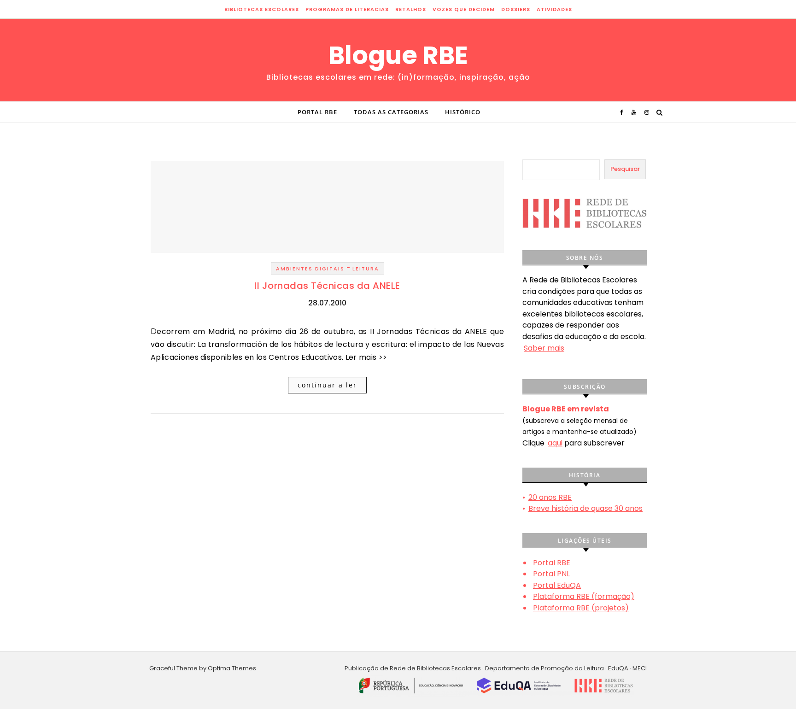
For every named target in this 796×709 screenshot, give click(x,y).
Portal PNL (551, 573)
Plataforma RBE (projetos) (581, 608)
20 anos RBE (550, 497)
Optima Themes (232, 668)
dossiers (515, 9)
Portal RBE (317, 112)
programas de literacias (347, 9)
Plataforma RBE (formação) (583, 596)
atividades (554, 9)
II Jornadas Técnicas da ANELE (327, 285)
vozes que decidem (464, 9)
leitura (365, 268)
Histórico (462, 112)
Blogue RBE (398, 55)
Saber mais (544, 348)
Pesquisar (625, 168)
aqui (555, 443)
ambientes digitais (310, 268)
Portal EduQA (557, 585)
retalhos (410, 9)
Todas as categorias (391, 112)
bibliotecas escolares (261, 9)
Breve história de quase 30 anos (585, 508)
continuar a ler (327, 385)
